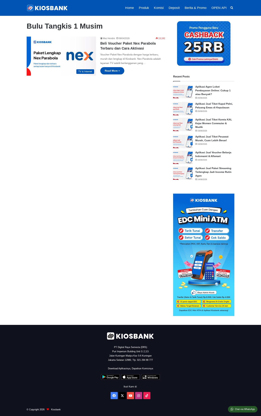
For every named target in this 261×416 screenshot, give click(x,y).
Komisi (159, 8)
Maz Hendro (109, 38)
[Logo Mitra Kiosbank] (48, 8)
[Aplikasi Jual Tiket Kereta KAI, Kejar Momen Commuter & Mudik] (183, 124)
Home (129, 8)
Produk (144, 8)
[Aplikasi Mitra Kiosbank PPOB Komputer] (150, 378)
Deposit (174, 8)
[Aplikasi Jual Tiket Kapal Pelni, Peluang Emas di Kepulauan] (183, 108)
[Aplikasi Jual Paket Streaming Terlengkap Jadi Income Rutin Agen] (183, 173)
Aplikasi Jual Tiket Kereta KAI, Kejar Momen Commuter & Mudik (213, 123)
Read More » (112, 70)
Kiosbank (55, 409)
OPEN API (219, 8)
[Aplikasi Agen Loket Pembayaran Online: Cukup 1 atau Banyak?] (183, 91)
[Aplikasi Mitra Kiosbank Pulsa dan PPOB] (110, 378)
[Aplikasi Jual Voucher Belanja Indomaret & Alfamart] (183, 157)
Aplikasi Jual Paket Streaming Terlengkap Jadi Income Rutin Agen (213, 172)
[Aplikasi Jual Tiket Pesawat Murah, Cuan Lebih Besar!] (183, 141)
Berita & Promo (195, 8)
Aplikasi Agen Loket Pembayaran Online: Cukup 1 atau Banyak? (213, 90)
